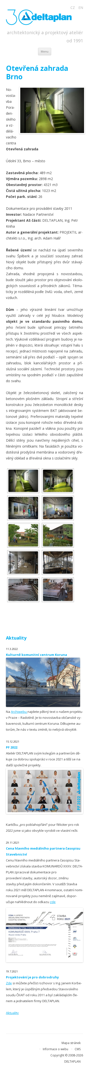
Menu (44, 51)
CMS (78, 1049)
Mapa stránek (71, 1043)
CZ (72, 7)
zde (53, 902)
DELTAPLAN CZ (41, 17)
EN (80, 7)
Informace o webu (55, 1049)
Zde (9, 983)
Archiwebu (19, 711)
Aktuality (12, 1013)
